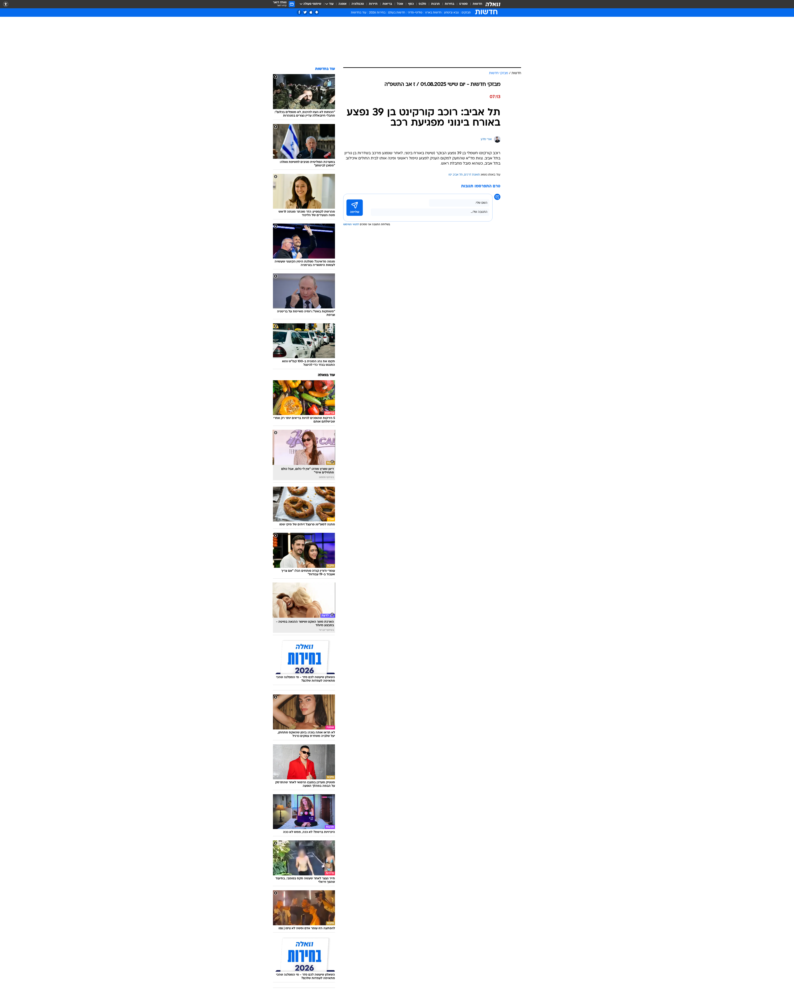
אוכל (400, 4)
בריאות (387, 4)
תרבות (435, 4)
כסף (411, 4)
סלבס (422, 4)
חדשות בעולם (396, 12)
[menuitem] (475, 4)
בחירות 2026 (377, 12)
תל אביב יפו (455, 174)
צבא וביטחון (451, 12)
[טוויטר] (305, 12)
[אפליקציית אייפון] (310, 12)
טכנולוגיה (358, 4)
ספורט (463, 4)
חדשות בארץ (433, 12)
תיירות (373, 4)
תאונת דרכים (472, 174)
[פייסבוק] (299, 12)
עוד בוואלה (326, 375)
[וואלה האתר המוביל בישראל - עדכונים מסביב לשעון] (492, 4)
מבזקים (466, 12)
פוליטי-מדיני (415, 12)
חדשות (477, 4)
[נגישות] (5, 4)
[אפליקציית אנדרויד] (316, 12)
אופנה (342, 4)
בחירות (449, 4)
